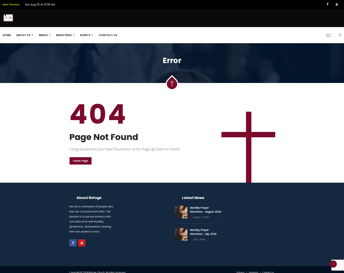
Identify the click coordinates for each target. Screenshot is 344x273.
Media (43, 35)
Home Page (80, 160)
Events (85, 35)
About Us (23, 35)
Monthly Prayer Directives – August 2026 (205, 209)
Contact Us (108, 35)
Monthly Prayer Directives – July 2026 (203, 232)
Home (7, 35)
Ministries (64, 35)
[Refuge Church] (8, 18)
